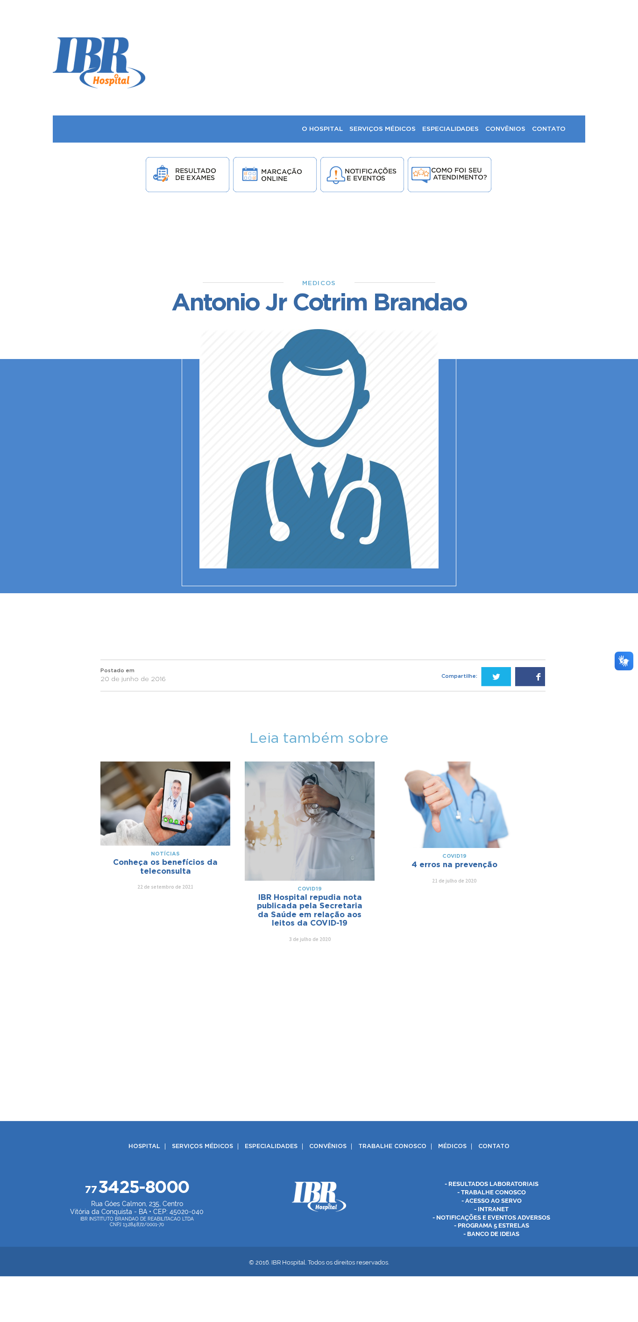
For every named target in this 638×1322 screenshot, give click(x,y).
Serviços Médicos (202, 1146)
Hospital (144, 1146)
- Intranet (491, 1209)
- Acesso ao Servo (491, 1200)
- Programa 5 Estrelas (491, 1225)
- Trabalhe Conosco (491, 1192)
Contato (494, 1146)
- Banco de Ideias (491, 1234)
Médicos (452, 1146)
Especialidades (271, 1146)
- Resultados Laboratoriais (492, 1183)
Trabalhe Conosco (392, 1146)
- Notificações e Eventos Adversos (491, 1217)
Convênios (328, 1146)
